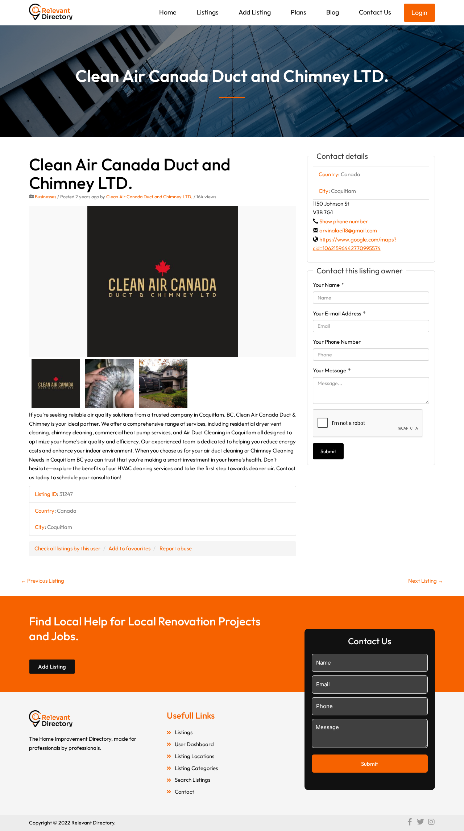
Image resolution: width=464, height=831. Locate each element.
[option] (162, 281)
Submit (328, 451)
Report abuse (176, 548)
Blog (332, 12)
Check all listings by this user (67, 548)
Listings (207, 12)
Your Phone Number (337, 341)
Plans (298, 12)
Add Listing (255, 12)
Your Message (332, 370)
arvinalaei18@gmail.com (348, 230)
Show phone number (343, 221)
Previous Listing (42, 580)
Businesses (45, 196)
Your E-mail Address (339, 313)
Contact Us (375, 12)
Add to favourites (129, 548)
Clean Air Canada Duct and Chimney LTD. (149, 196)
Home (168, 12)
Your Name (328, 284)
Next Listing (425, 580)
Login (419, 12)
